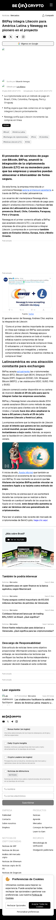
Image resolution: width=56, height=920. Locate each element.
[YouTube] (4, 37)
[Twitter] (10, 37)
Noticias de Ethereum (11, 861)
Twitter (31, 314)
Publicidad (6, 815)
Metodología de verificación (40, 844)
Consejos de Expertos (42, 827)
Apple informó (25, 472)
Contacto (6, 819)
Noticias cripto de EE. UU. (11, 867)
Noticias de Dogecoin (11, 872)
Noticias (6, 15)
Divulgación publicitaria (43, 850)
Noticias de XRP (9, 846)
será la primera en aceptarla (36, 190)
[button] (28, 732)
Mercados (15, 15)
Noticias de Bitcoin (10, 850)
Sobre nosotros (9, 823)
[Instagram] (23, 37)
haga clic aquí (40, 520)
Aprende (36, 819)
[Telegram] (17, 37)
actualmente (23, 371)
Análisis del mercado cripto (11, 856)
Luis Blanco (21, 87)
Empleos (6, 827)
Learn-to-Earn (39, 831)
